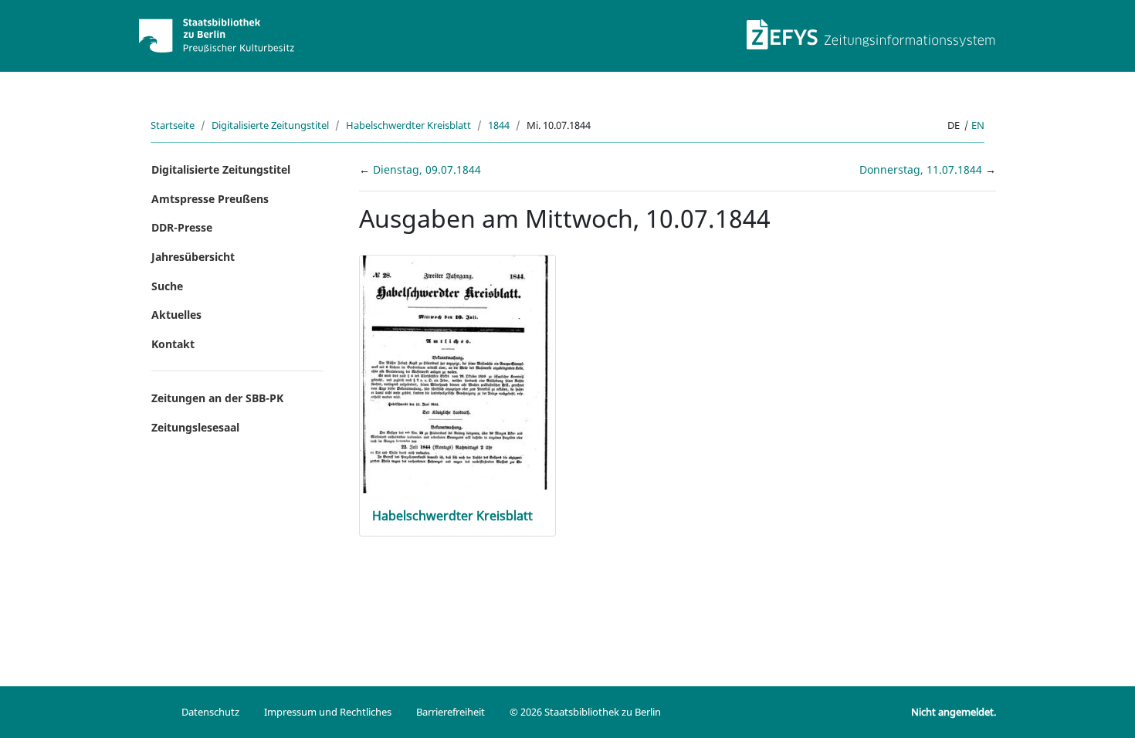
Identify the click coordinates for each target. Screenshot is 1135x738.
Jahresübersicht (193, 256)
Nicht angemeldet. (953, 712)
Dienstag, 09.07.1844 (427, 169)
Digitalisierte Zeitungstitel (270, 125)
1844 (499, 125)
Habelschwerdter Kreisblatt (408, 125)
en (977, 125)
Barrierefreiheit (450, 712)
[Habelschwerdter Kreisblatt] (457, 373)
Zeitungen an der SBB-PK (217, 398)
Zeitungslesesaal (195, 427)
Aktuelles (176, 314)
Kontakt (173, 344)
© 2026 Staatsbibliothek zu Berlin (585, 712)
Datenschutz (210, 712)
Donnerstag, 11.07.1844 (922, 169)
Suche (167, 286)
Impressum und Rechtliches (327, 712)
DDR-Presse (181, 227)
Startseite (173, 125)
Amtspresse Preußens (210, 198)
